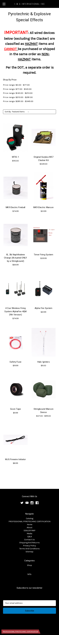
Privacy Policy (29, 545)
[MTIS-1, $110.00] (15, 137)
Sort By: (8, 112)
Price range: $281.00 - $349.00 (18, 101)
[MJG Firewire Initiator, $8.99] (15, 440)
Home (29, 524)
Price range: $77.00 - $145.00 (17, 89)
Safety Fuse (15, 362)
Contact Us (29, 539)
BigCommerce (34, 625)
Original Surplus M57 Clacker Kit (43, 159)
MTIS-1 (15, 157)
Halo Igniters (43, 362)
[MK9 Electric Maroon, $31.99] (44, 188)
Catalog (29, 518)
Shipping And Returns (29, 542)
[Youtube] (26, 502)
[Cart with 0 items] (57, 4)
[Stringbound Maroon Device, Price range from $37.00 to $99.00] (44, 389)
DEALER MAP (29, 530)
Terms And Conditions (29, 548)
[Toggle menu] (4, 4)
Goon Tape (15, 409)
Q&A (29, 536)
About (29, 527)
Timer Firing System (43, 254)
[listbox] (21, 112)
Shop (29, 565)
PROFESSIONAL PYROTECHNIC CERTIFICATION (29, 521)
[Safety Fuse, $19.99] (15, 342)
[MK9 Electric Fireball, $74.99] (15, 188)
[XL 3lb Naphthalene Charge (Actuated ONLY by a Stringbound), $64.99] (15, 235)
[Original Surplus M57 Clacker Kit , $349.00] (44, 137)
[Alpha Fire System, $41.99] (44, 289)
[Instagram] (32, 502)
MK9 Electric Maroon (43, 207)
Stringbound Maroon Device (44, 411)
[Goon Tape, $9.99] (15, 389)
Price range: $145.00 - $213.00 (18, 93)
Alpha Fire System (43, 308)
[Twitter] (21, 502)
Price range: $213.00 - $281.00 (18, 97)
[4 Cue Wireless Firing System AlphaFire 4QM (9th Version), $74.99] (15, 289)
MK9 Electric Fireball (15, 207)
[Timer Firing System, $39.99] (44, 235)
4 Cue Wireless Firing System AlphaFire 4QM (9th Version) (15, 311)
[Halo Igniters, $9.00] (44, 342)
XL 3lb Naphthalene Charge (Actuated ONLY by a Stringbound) (15, 257)
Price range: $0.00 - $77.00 (16, 85)
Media (29, 533)
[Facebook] (37, 502)
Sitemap (29, 551)
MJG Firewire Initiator (15, 459)
